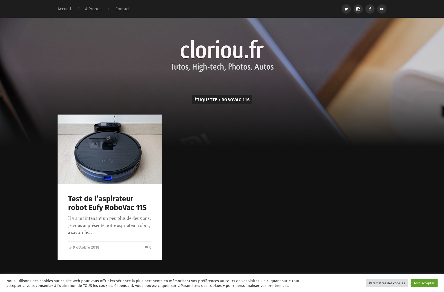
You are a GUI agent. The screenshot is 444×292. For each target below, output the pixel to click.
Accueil (64, 8)
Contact (122, 8)
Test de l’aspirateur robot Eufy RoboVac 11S (107, 203)
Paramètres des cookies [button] (387, 283)
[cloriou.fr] (222, 56)
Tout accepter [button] (424, 283)
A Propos (93, 8)
